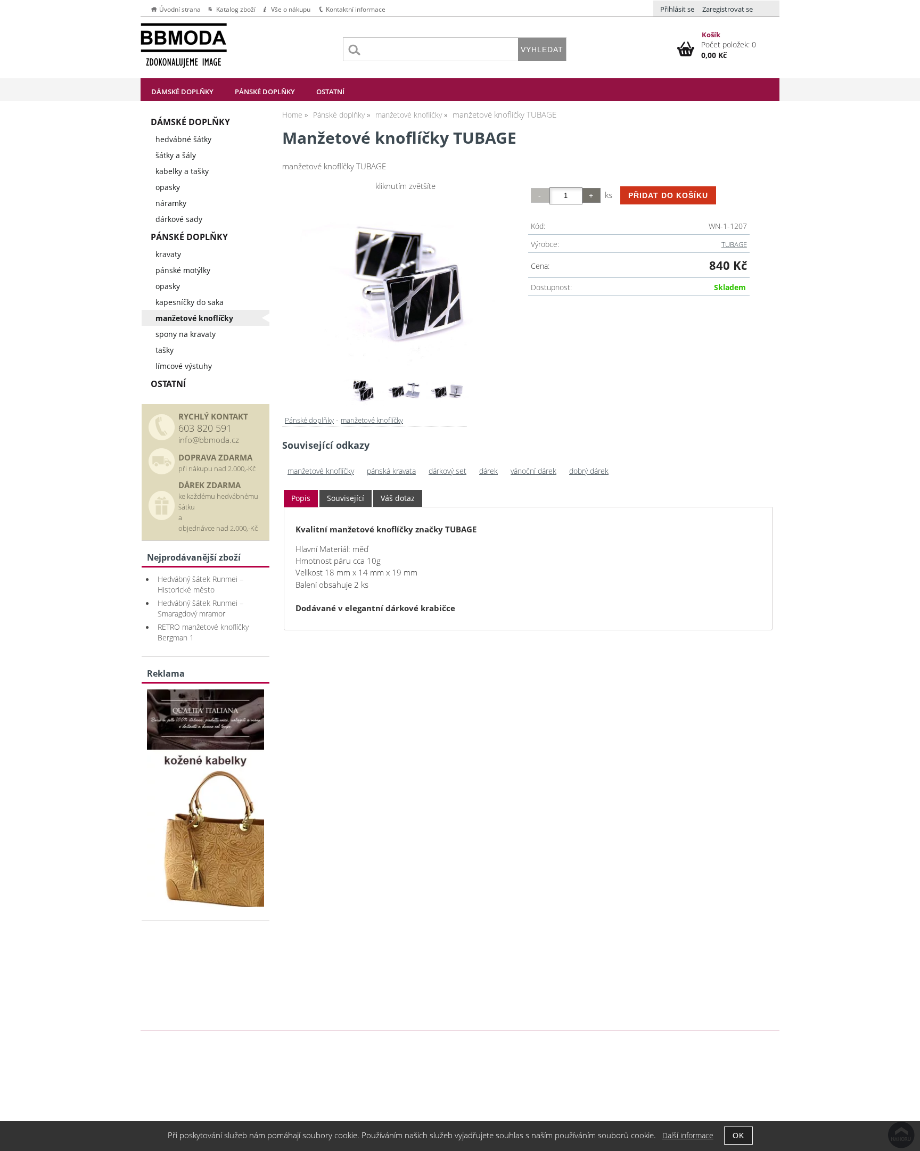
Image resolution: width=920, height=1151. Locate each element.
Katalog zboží (236, 9)
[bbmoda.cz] (205, 904)
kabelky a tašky (182, 171)
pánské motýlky (182, 270)
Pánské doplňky (265, 91)
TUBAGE (734, 244)
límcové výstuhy (183, 366)
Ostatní (330, 91)
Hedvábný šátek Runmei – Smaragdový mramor (200, 608)
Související (345, 498)
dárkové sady (178, 219)
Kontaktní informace (355, 9)
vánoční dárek (533, 471)
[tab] (301, 498)
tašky (164, 350)
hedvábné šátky (183, 139)
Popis (300, 498)
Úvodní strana (180, 9)
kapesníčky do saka (189, 302)
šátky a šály (175, 155)
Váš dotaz (398, 498)
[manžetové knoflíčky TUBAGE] (405, 282)
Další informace (687, 1135)
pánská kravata (391, 471)
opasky (167, 187)
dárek (488, 471)
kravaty (168, 254)
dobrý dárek (589, 471)
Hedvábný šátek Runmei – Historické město (200, 584)
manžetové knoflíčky (372, 420)
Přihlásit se (677, 9)
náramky (170, 203)
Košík (711, 34)
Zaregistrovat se (727, 9)
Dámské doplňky (182, 91)
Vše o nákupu (290, 9)
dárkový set (447, 471)
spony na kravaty (185, 334)
